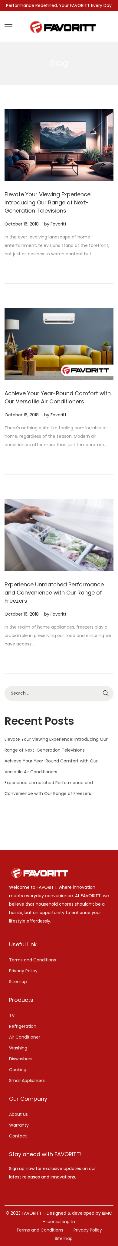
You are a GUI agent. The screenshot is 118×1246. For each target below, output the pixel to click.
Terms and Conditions (32, 960)
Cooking (17, 1070)
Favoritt (59, 224)
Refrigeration (22, 1026)
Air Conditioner (24, 1037)
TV (12, 1015)
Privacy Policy (23, 971)
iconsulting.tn (61, 1222)
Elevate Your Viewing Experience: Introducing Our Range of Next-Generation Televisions (48, 202)
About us (18, 1114)
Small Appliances (27, 1080)
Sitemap (18, 982)
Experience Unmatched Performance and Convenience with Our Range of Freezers (54, 592)
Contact (18, 1136)
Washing (18, 1048)
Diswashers (20, 1059)
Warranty (19, 1125)
